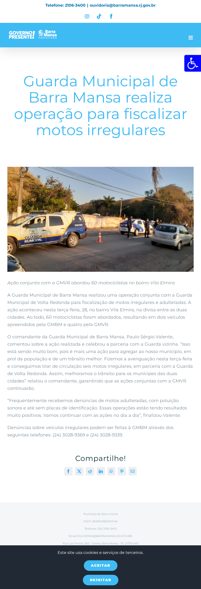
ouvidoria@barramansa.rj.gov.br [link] (123, 5)
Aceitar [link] (100, 565)
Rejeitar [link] (100, 580)
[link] (192, 63)
